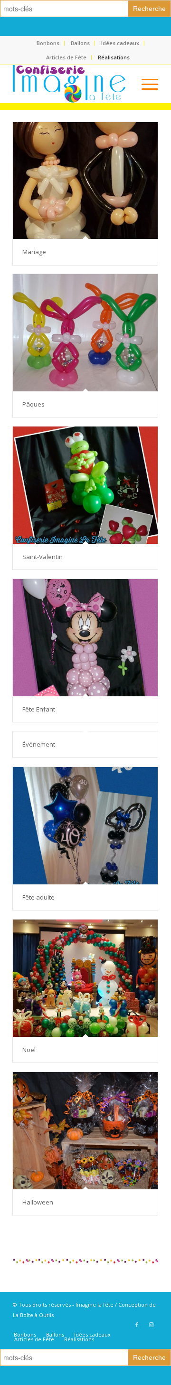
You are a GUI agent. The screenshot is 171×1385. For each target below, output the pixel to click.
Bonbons (48, 43)
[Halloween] (85, 1130)
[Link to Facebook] (137, 1325)
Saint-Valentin (42, 556)
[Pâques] (85, 332)
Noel (29, 1049)
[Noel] (85, 978)
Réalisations (114, 57)
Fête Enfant (38, 709)
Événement (38, 744)
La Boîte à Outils (33, 1315)
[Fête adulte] (85, 825)
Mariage (34, 251)
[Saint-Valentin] (85, 485)
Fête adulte (38, 897)
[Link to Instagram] (151, 1325)
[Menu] (145, 84)
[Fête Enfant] (85, 637)
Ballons (80, 43)
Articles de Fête (66, 57)
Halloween (37, 1202)
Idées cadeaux (120, 43)
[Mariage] (85, 180)
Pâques (33, 404)
